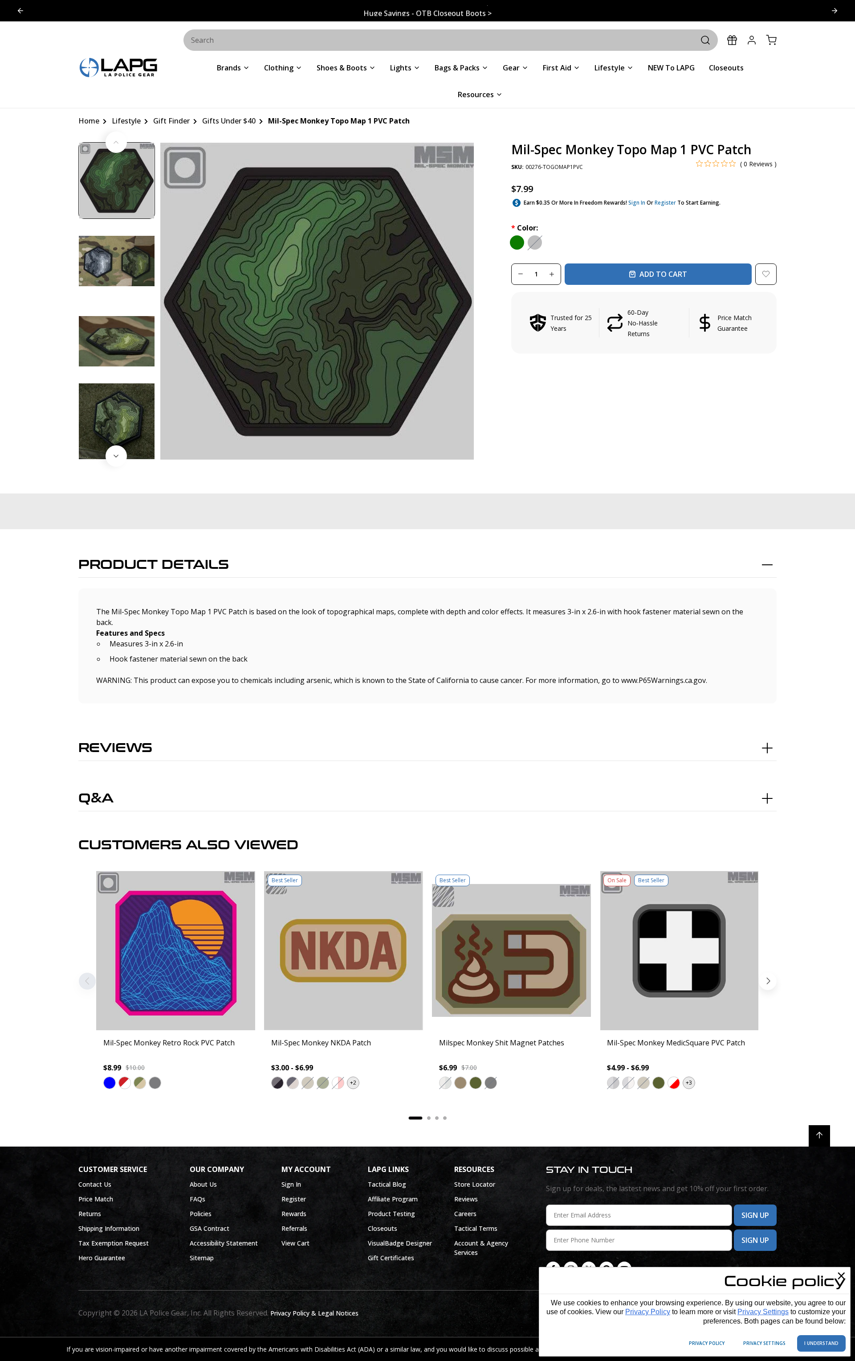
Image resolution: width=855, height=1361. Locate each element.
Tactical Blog (387, 1184)
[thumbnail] (117, 180)
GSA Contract (209, 1228)
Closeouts (382, 1228)
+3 (689, 1082)
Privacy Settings (763, 1312)
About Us (203, 1184)
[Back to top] (819, 1136)
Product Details (153, 564)
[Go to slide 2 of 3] (834, 11)
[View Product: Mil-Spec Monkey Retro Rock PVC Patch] (175, 950)
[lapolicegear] (118, 68)
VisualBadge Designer (400, 1243)
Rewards (293, 1213)
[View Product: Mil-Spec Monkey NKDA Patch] (343, 950)
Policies (201, 1213)
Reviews (115, 748)
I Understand (821, 1343)
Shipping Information (108, 1228)
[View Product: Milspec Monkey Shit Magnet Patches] (511, 950)
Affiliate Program (393, 1199)
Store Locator (474, 1184)
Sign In (636, 202)
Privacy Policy (647, 1312)
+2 (353, 1082)
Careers (465, 1213)
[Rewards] (732, 40)
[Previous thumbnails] (116, 142)
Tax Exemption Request (113, 1243)
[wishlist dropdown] (766, 274)
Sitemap (202, 1258)
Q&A (96, 798)
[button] (644, 323)
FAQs (197, 1199)
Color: (524, 228)
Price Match (95, 1199)
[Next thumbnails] (116, 456)
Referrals (294, 1228)
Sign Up (755, 1215)
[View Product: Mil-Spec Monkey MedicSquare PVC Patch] (679, 950)
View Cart (295, 1243)
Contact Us (94, 1184)
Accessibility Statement (224, 1243)
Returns (89, 1213)
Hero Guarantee (101, 1258)
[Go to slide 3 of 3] (20, 11)
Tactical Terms (475, 1228)
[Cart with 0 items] (771, 40)
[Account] (751, 40)
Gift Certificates (391, 1258)
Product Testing (391, 1213)
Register (665, 202)
